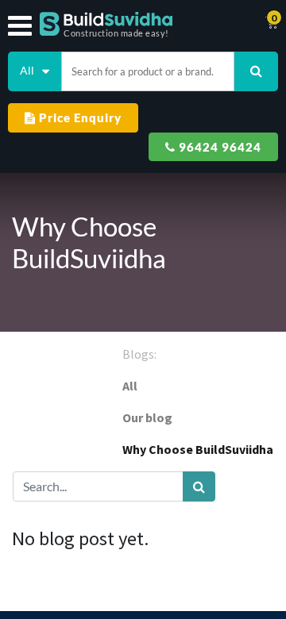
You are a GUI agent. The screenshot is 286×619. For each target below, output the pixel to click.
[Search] (199, 486)
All (129, 386)
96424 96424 (218, 147)
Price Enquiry (79, 117)
